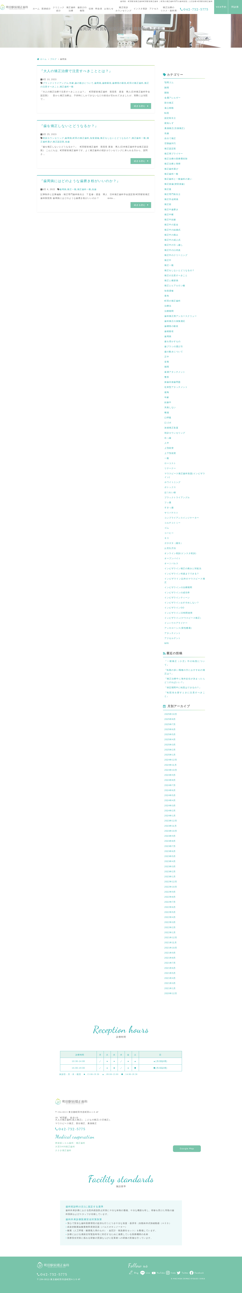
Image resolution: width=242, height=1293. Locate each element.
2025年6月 (170, 729)
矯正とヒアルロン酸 (174, 285)
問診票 (235, 7)
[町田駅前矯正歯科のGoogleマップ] (166, 1127)
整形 (166, 377)
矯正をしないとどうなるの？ (115, 138)
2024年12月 (170, 760)
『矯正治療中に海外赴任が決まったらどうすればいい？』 (184, 680)
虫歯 (67, 141)
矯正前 (167, 204)
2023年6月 (170, 851)
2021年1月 (170, 988)
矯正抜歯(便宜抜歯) (174, 184)
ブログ (53, 59)
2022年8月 (170, 897)
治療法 (167, 306)
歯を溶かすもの (172, 341)
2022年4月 (170, 917)
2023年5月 (170, 856)
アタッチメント (172, 633)
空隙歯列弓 (170, 143)
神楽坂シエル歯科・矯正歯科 (70, 1143)
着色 (166, 296)
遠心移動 (169, 108)
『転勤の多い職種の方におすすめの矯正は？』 (184, 672)
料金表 (98, 9)
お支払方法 (170, 548)
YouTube (161, 1273)
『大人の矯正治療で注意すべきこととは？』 (76, 71)
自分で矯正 (170, 138)
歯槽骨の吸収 (119, 83)
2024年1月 (170, 815)
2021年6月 (170, 968)
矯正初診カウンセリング (123, 9)
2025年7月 (170, 724)
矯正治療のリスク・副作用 (169, 9)
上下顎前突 (170, 453)
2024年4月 (170, 800)
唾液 (166, 412)
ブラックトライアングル (56, 83)
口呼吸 (167, 417)
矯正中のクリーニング (176, 255)
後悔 (166, 392)
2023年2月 (170, 871)
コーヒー (169, 533)
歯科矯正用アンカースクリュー (180, 316)
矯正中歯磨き (171, 209)
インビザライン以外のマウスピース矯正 (184, 580)
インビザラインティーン (177, 597)
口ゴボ (167, 422)
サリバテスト (171, 512)
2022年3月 (170, 922)
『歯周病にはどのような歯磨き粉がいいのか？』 (80, 181)
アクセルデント (172, 638)
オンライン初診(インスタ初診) (180, 553)
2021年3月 (170, 983)
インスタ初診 (140, 9)
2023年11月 (170, 826)
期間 (166, 367)
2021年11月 (170, 942)
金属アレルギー (172, 97)
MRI (166, 643)
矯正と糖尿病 (171, 280)
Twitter (185, 1273)
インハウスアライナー (176, 623)
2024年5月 (170, 795)
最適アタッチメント (174, 372)
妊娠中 (167, 402)
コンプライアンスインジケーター (181, 518)
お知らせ (108, 9)
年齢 (71, 83)
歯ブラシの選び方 (173, 346)
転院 (166, 113)
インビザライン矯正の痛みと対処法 (182, 568)
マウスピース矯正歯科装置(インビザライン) (184, 475)
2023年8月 (170, 841)
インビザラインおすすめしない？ (181, 602)
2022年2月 (170, 927)
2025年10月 (170, 714)
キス (166, 538)
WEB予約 (221, 7)
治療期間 (169, 311)
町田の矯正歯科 (135, 83)
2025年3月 (170, 744)
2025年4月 (170, 739)
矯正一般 (71, 189)
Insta (173, 1273)
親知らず (169, 123)
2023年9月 (170, 836)
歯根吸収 (106, 83)
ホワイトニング (172, 482)
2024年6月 (170, 790)
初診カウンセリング (53, 138)
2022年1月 (170, 932)
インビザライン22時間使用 (178, 613)
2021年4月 (170, 978)
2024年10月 (170, 770)
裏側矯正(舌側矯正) (174, 128)
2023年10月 (170, 831)
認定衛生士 (170, 118)
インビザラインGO (174, 607)
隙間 (166, 87)
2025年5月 (170, 734)
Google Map (187, 1148)
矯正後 (167, 189)
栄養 (166, 362)
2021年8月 (170, 958)
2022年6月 (170, 907)
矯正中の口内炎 (172, 250)
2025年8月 (170, 719)
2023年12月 (170, 820)
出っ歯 (167, 438)
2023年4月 (170, 861)
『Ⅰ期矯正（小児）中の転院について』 (184, 663)
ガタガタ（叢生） (173, 543)
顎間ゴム (169, 82)
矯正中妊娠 (170, 219)
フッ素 (167, 502)
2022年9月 (170, 892)
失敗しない (170, 407)
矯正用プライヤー (173, 153)
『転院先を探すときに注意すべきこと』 (184, 694)
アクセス (154, 9)
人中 (166, 443)
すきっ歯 (169, 507)
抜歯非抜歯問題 (172, 382)
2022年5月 (170, 912)
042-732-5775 (195, 9)
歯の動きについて (84, 83)
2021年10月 (170, 948)
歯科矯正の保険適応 (174, 321)
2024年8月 (170, 780)
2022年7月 (170, 902)
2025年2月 (170, 749)
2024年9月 (170, 775)
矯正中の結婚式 (172, 230)
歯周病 (97, 83)
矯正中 (167, 260)
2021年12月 (170, 937)
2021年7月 (170, 963)
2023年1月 (170, 876)
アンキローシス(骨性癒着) (178, 628)
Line (148, 1273)
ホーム (36, 9)
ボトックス (170, 487)
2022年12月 (170, 881)
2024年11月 (170, 765)
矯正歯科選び (171, 169)
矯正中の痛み (171, 235)
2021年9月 (170, 953)
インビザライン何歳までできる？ (181, 573)
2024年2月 (170, 810)
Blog (136, 1273)
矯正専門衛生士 (172, 194)
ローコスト (170, 463)
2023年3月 (170, 866)
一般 (166, 458)
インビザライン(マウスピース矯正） (183, 618)
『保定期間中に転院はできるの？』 (182, 687)
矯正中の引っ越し (173, 245)
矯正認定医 (58, 141)
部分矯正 (169, 103)
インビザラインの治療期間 (178, 587)
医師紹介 (46, 9)
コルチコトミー (172, 523)
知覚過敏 (95, 138)
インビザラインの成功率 (177, 592)
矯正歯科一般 (67, 86)
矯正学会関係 (171, 199)
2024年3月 (170, 805)
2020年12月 (170, 993)
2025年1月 (170, 755)
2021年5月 (170, 973)
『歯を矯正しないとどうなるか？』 (69, 126)
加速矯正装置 (171, 427)
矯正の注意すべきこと (176, 275)
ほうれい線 (170, 492)
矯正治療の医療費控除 (176, 158)
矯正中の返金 (171, 224)
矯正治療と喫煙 (172, 163)
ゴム (166, 528)
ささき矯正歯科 (63, 1150)
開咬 (166, 92)
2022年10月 (170, 887)
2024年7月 (170, 785)
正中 (166, 356)
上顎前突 (169, 448)
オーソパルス (171, 563)
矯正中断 (169, 214)
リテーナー (170, 468)
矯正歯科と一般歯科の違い (178, 179)
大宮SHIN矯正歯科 (65, 1146)
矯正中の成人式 (172, 240)
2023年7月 (170, 846)
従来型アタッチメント (176, 387)
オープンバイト (172, 558)
